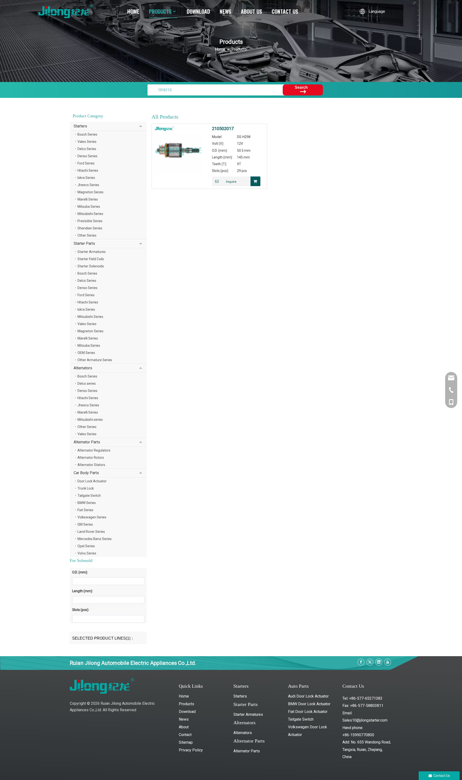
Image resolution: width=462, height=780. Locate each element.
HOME (133, 11)
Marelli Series (87, 199)
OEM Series (86, 353)
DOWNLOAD (198, 11)
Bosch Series (87, 134)
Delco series (86, 383)
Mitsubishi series (90, 419)
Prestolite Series (90, 221)
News (184, 719)
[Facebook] (361, 662)
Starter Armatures (91, 252)
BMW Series (86, 503)
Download (187, 711)
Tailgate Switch (89, 495)
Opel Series (86, 546)
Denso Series (87, 156)
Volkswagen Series (91, 517)
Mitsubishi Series (90, 214)
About (184, 727)
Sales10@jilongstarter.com (364, 720)
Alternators (83, 368)
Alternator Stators (91, 465)
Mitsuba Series (88, 206)
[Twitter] (369, 662)
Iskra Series (86, 178)
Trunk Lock (85, 488)
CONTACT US (285, 11)
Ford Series (86, 163)
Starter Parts (84, 243)
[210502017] (178, 149)
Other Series (86, 235)
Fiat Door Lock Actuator (307, 711)
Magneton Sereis (90, 192)
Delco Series (86, 149)
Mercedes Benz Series (94, 539)
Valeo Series (86, 142)
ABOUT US (251, 11)
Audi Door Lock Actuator (308, 696)
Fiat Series (85, 510)
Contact (185, 734)
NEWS (225, 11)
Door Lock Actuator (92, 481)
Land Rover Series (91, 532)
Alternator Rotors (90, 457)
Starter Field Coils (90, 259)
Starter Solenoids (90, 266)
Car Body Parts (86, 473)
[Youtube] (387, 662)
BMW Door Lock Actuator (309, 704)
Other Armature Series (94, 360)
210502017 (223, 128)
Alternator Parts (87, 442)
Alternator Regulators (93, 450)
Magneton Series (90, 331)
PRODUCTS (160, 11)
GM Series (85, 524)
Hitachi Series (87, 170)
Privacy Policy (191, 750)
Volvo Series (86, 553)
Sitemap (186, 742)
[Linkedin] (378, 662)
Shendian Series (89, 228)
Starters (80, 126)
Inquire (231, 181)
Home (184, 696)
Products (186, 704)
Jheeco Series (88, 185)
